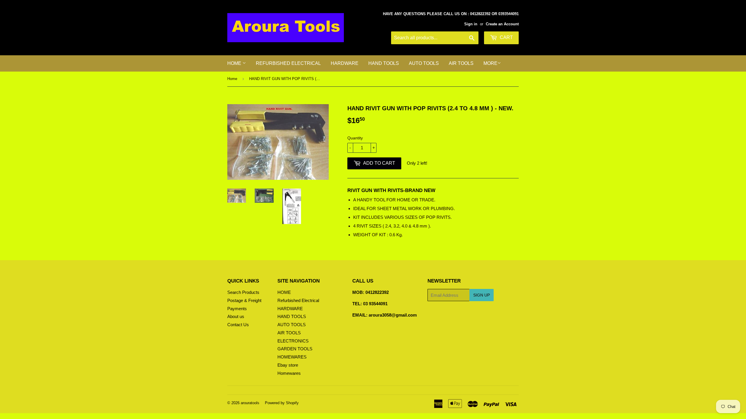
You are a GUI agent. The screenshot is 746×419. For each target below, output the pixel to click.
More (490, 63)
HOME (234, 63)
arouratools (250, 403)
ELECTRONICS (293, 340)
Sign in (470, 24)
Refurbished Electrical (288, 63)
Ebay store (287, 365)
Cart (506, 37)
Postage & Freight (244, 300)
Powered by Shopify (282, 403)
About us (235, 316)
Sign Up (481, 295)
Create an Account (502, 24)
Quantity (355, 138)
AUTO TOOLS (424, 63)
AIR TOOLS (461, 63)
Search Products (243, 292)
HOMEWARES (292, 356)
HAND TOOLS (383, 63)
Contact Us (238, 324)
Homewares (289, 373)
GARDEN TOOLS (294, 348)
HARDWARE (344, 63)
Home (232, 79)
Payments (237, 308)
